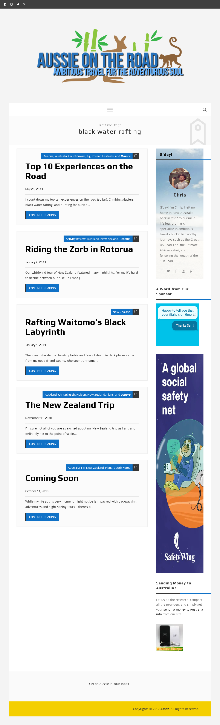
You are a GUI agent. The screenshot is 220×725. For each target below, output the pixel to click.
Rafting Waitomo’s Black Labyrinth (75, 327)
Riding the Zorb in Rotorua (79, 249)
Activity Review (76, 238)
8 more (125, 156)
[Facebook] (5, 4)
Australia (61, 156)
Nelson (81, 394)
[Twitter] (18, 4)
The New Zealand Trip (70, 405)
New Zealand (109, 238)
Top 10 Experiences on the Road (79, 171)
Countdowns (77, 156)
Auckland (93, 238)
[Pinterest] (24, 4)
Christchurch (66, 394)
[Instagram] (11, 4)
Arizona (48, 156)
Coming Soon (52, 478)
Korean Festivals (103, 156)
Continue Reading (42, 215)
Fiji (88, 156)
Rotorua (125, 238)
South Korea (122, 467)
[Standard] (136, 156)
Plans (110, 394)
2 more (125, 394)
